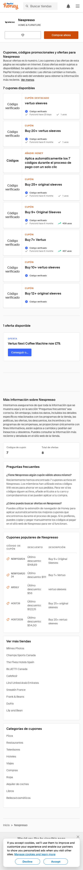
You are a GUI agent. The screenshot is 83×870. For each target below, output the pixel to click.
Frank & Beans (15, 696)
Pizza (9, 735)
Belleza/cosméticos (18, 798)
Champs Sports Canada (21, 655)
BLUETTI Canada (16, 669)
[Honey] (11, 6)
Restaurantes (14, 742)
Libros (10, 791)
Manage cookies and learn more (34, 854)
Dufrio (10, 703)
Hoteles (11, 756)
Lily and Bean (14, 710)
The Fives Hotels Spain (20, 662)
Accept (55, 861)
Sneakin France (15, 689)
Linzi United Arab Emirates (22, 683)
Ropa (9, 777)
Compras (12, 770)
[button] (77, 6)
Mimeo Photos (15, 648)
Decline (27, 861)
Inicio (6, 825)
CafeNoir (11, 676)
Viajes (10, 763)
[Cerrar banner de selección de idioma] (78, 837)
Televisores (13, 749)
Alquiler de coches (17, 784)
